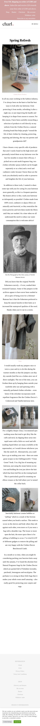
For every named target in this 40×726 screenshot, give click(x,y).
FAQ (20, 668)
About (20, 665)
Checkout (22, 12)
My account (31, 12)
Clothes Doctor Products (20, 94)
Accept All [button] (17, 721)
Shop (7, 12)
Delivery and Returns (20, 685)
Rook (20, 361)
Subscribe (13, 5)
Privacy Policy (20, 671)
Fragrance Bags (29, 509)
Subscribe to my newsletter (26, 18)
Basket (14, 12)
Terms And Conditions (20, 674)
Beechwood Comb (10, 509)
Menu (36, 24)
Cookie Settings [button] (7, 721)
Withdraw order (30, 15)
